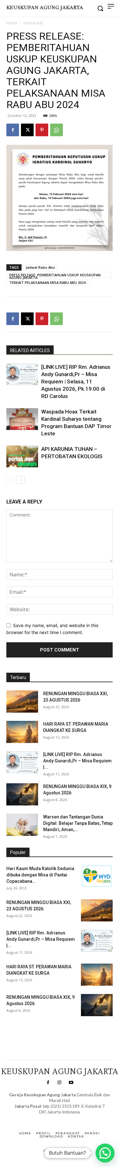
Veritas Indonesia (24, 1030)
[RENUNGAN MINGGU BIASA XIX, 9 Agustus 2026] (22, 794)
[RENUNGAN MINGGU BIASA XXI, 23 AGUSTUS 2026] (22, 701)
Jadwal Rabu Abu (40, 267)
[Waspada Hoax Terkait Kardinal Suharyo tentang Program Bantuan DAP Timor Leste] (22, 419)
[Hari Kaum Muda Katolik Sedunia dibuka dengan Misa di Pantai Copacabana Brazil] (97, 876)
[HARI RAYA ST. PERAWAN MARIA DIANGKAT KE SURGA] (22, 732)
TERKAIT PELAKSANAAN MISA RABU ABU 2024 (47, 282)
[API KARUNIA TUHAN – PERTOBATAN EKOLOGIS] (22, 456)
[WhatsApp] (56, 130)
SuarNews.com (49, 1118)
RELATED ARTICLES (30, 350)
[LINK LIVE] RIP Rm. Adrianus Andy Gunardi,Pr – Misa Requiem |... (77, 761)
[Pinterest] (42, 130)
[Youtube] (71, 1082)
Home (11, 23)
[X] (27, 130)
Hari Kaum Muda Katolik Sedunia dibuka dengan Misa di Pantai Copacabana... (40, 875)
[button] (105, 1153)
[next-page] (20, 480)
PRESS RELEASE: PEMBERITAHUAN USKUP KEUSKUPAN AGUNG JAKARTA (55, 275)
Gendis (78, 1118)
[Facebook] (12, 130)
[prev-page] (10, 480)
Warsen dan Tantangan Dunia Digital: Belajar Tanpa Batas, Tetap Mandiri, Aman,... (78, 823)
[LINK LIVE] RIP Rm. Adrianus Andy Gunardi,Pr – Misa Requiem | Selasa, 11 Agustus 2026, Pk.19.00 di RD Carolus (75, 381)
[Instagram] (59, 1082)
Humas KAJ (33, 23)
